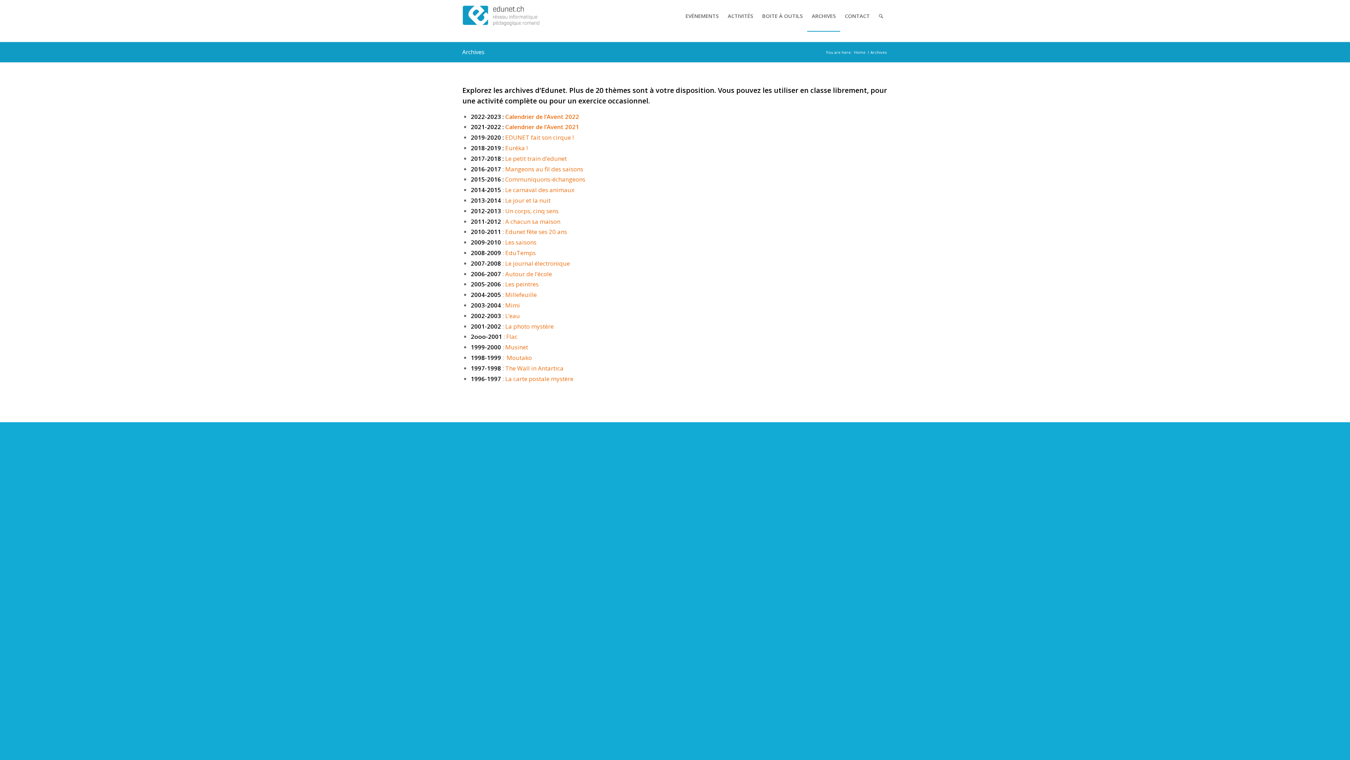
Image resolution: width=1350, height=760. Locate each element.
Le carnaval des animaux (539, 190)
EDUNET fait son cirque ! (539, 137)
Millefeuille (521, 295)
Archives (473, 52)
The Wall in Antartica (534, 368)
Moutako (519, 358)
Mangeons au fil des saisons (544, 169)
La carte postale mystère (538, 379)
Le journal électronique (537, 263)
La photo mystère (529, 326)
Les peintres (522, 284)
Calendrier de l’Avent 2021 (542, 127)
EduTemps (520, 253)
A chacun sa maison (532, 221)
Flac (512, 336)
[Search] (881, 15)
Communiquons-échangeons (545, 179)
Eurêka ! (516, 148)
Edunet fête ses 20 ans (536, 232)
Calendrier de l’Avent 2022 (542, 117)
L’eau (512, 316)
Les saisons (520, 242)
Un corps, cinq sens (532, 211)
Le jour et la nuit (527, 200)
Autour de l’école (528, 274)
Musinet (516, 347)
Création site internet (675, 395)
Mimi (512, 305)
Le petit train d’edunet (536, 158)
